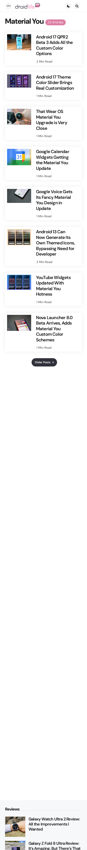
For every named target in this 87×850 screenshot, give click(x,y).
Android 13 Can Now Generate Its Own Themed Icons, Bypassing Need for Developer (55, 243)
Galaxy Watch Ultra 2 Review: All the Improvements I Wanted (54, 824)
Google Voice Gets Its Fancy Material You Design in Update (54, 200)
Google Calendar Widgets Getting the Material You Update (52, 160)
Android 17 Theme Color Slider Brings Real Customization (55, 82)
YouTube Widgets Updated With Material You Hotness (53, 286)
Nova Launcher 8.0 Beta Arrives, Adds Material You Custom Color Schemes (54, 329)
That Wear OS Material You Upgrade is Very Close (51, 120)
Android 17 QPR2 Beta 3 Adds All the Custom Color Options (54, 45)
